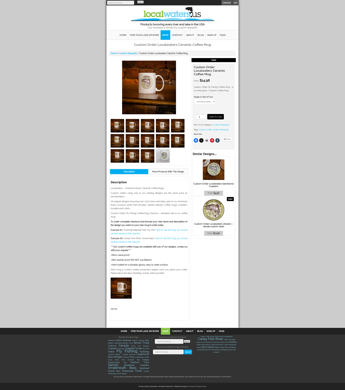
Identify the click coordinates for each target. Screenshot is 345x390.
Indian (199, 345)
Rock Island (208, 347)
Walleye (233, 347)
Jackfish (111, 354)
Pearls (199, 347)
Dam (223, 342)
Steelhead (144, 368)
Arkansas (127, 340)
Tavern (226, 347)
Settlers (217, 347)
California (112, 346)
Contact (177, 35)
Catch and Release (140, 346)
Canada (124, 345)
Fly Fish (145, 349)
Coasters (112, 348)
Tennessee (127, 371)
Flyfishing (144, 351)
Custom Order (205, 129)
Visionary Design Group (197, 386)
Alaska (119, 340)
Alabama (111, 340)
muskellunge (139, 357)
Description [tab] (129, 171)
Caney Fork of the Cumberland (221, 336)
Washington (112, 374)
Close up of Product (203, 342)
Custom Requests (128, 53)
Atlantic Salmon (138, 340)
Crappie (129, 348)
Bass (147, 340)
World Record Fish (204, 350)
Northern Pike (134, 360)
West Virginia (122, 373)
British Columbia (115, 343)
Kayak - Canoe (121, 354)
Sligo (222, 347)
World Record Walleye (219, 350)
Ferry (227, 342)
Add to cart (215, 116)
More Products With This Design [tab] (168, 171)
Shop (165, 35)
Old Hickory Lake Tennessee (225, 345)
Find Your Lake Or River (144, 35)
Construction (216, 342)
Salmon (113, 365)
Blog (201, 35)
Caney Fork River (210, 339)
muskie (146, 357)
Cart (235, 2)
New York (120, 360)
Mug (132, 357)
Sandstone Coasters (136, 365)
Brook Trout (128, 343)
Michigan (118, 357)
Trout (138, 370)
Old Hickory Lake (208, 345)
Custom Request (221, 129)
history (233, 342)
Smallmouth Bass (122, 368)
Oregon (145, 360)
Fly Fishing (127, 351)
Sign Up (211, 35)
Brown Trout (141, 342)
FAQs (223, 35)
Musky (110, 360)
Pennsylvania (114, 362)
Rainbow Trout (140, 362)
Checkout (227, 2)
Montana (126, 357)
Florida (138, 348)
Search (140, 2)
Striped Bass (114, 371)
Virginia (146, 371)
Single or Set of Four (203, 97)
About (190, 35)
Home (123, 35)
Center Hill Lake (229, 339)
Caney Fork (205, 336)
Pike (125, 362)
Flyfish (111, 351)
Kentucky (132, 354)
